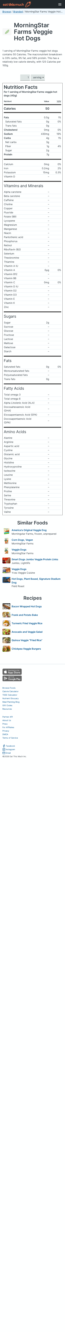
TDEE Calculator (9, 695)
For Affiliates (8, 727)
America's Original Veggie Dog (29, 530)
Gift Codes (7, 705)
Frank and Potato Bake (25, 614)
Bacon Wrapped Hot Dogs (27, 606)
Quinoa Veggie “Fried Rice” (27, 640)
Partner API (7, 717)
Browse (6, 11)
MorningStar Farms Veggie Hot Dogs (33, 31)
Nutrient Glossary (10, 698)
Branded (18, 11)
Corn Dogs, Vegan (22, 539)
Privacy (5, 731)
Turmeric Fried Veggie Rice (27, 623)
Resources (7, 709)
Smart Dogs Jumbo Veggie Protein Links (35, 559)
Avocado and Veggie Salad (27, 631)
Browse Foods (9, 688)
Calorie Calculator (10, 691)
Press (5, 724)
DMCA (5, 734)
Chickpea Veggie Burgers (26, 648)
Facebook (10, 746)
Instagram (10, 749)
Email (8, 753)
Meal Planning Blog (11, 702)
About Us (6, 720)
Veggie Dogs (19, 549)
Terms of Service (10, 738)
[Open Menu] (60, 4)
